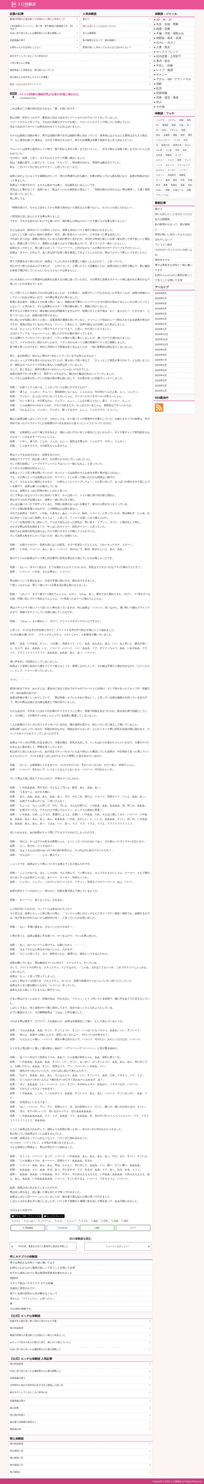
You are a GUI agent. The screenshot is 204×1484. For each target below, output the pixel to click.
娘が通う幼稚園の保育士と (23, 1422)
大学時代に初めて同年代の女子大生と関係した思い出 (36, 1385)
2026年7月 (161, 298)
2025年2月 (161, 385)
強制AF (14, 1278)
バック (159, 165)
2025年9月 (161, 349)
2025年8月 (161, 354)
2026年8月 (161, 293)
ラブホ (84, 1221)
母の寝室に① (16, 1465)
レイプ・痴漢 (164, 69)
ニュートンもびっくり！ (118, 1246)
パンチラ (160, 120)
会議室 (166, 135)
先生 (185, 150)
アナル (17, 1221)
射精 (179, 160)
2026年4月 (161, 313)
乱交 (159, 88)
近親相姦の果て (17, 40)
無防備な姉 (15, 1429)
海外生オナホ (162, 259)
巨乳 (106, 1221)
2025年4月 (161, 375)
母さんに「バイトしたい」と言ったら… (32, 1298)
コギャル (173, 130)
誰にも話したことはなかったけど (99, 26)
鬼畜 (183, 185)
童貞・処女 (163, 60)
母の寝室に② (16, 1458)
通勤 (175, 135)
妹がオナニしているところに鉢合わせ (29, 56)
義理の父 (165, 145)
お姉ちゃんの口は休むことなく (25, 47)
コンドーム (46, 1221)
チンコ (159, 180)
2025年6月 (161, 365)
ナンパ (72, 1221)
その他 (160, 106)
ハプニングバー (163, 140)
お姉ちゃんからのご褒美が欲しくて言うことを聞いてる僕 (42, 1267)
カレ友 (159, 150)
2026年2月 (161, 324)
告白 (190, 185)
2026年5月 (161, 308)
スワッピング (183, 165)
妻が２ (86, 19)
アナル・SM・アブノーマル (27, 1216)
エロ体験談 (176, 1481)
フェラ (171, 160)
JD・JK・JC (164, 19)
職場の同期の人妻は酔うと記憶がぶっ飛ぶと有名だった (37, 19)
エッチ (178, 155)
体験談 (182, 175)
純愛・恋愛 (163, 28)
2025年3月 (161, 380)
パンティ (183, 170)
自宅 (185, 140)
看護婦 (165, 125)
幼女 (164, 130)
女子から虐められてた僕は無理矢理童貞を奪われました (41, 1272)
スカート (160, 175)
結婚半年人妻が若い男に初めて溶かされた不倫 (33, 1321)
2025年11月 (161, 339)
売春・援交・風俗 (167, 97)
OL (157, 125)
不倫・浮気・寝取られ (170, 33)
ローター (172, 170)
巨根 (116, 1221)
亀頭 (96, 1221)
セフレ (60, 1221)
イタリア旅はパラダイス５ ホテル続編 (31, 1283)
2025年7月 (161, 360)
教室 (183, 135)
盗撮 (181, 120)
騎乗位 (174, 185)
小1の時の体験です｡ (21, 1308)
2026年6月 (161, 303)
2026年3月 (161, 318)
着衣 (189, 120)
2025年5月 (161, 370)
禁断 (168, 190)
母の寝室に (15, 1472)
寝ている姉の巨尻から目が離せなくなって (33, 1293)
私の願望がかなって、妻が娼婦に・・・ (103, 40)
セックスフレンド (55, 1216)
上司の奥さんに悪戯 (20, 63)
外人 (159, 102)
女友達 (159, 155)
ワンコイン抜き (163, 244)
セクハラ (170, 165)
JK (188, 125)
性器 (190, 180)
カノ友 (169, 150)
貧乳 (175, 180)
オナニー (161, 74)
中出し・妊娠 (164, 65)
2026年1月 (161, 329)
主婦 (181, 125)
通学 (190, 135)
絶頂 (158, 185)
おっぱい (30, 1221)
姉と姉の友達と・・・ (21, 1415)
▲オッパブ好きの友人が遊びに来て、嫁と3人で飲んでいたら (40, 1342)
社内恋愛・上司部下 (168, 56)
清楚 (183, 130)
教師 (174, 125)
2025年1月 (161, 390)
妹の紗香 (14, 1408)
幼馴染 (169, 155)
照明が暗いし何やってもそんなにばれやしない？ (107, 47)
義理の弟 (177, 145)
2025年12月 (161, 334)
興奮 (165, 185)
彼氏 (126, 1221)
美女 (158, 135)
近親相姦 (161, 92)
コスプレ (172, 120)
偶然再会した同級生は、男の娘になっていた (32, 70)
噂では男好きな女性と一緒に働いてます (32, 1262)
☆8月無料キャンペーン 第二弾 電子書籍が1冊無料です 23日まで (41, 27)
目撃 (189, 190)
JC (157, 130)
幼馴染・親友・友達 (168, 37)
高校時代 (172, 175)
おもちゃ (160, 170)
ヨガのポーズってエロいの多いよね (173, 252)
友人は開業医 (89, 33)
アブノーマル (162, 195)
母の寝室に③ (16, 1451)
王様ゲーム (178, 190)
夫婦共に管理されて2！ (23, 1288)
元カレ (188, 145)
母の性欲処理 (16, 1328)
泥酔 (159, 83)
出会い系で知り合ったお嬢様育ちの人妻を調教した (35, 33)
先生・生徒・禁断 (167, 24)
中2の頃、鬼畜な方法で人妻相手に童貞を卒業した (43, 1246)
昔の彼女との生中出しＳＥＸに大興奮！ (30, 77)
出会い (159, 190)
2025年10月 (161, 344)
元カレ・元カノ (166, 42)
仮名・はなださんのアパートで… (26, 84)
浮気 (177, 150)
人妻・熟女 (163, 47)
